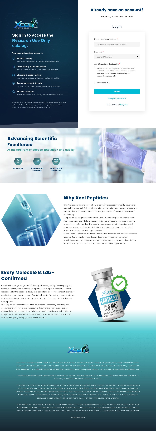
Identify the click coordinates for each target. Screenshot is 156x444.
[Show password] (137, 57)
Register (124, 104)
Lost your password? (117, 98)
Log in (117, 91)
